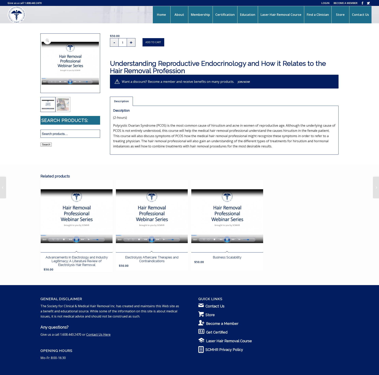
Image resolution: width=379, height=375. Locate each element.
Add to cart (153, 42)
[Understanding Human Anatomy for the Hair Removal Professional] (3, 187)
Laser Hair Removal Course (229, 341)
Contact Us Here (98, 334)
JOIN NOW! (244, 82)
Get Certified (216, 332)
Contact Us (214, 306)
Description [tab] (121, 101)
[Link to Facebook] (362, 3)
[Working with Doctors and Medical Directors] (376, 187)
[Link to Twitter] (368, 3)
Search (46, 144)
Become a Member (222, 323)
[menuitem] (161, 14)
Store (210, 315)
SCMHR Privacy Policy (224, 350)
